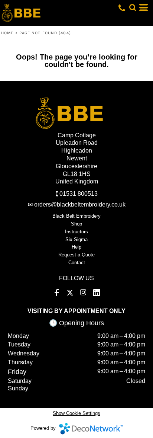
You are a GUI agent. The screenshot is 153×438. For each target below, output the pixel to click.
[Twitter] (70, 293)
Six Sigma (76, 239)
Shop (76, 224)
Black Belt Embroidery (76, 216)
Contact (76, 262)
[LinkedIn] (96, 293)
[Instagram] (83, 293)
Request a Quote (76, 255)
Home (7, 33)
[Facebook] (56, 293)
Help (76, 247)
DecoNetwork (91, 428)
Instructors (76, 231)
